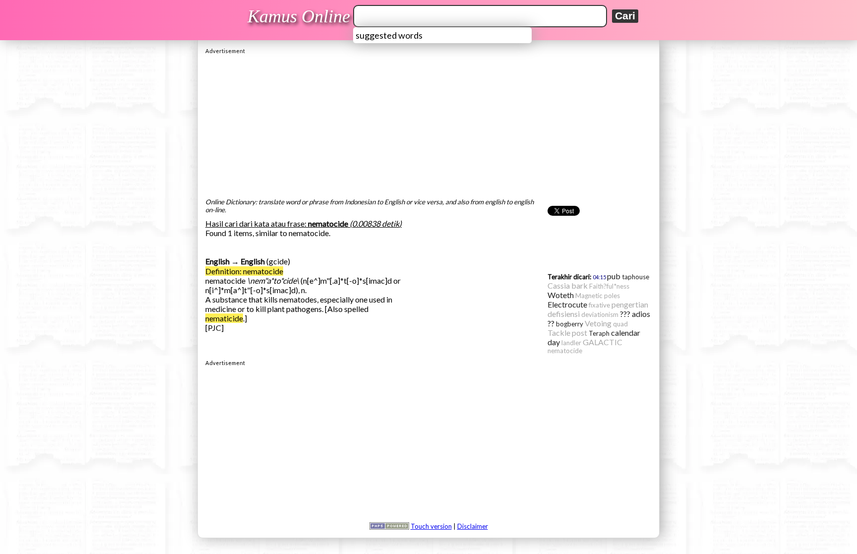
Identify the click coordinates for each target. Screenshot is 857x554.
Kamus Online (298, 16)
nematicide (224, 318)
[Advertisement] (428, 123)
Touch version (431, 526)
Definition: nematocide (244, 271)
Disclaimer (472, 526)
